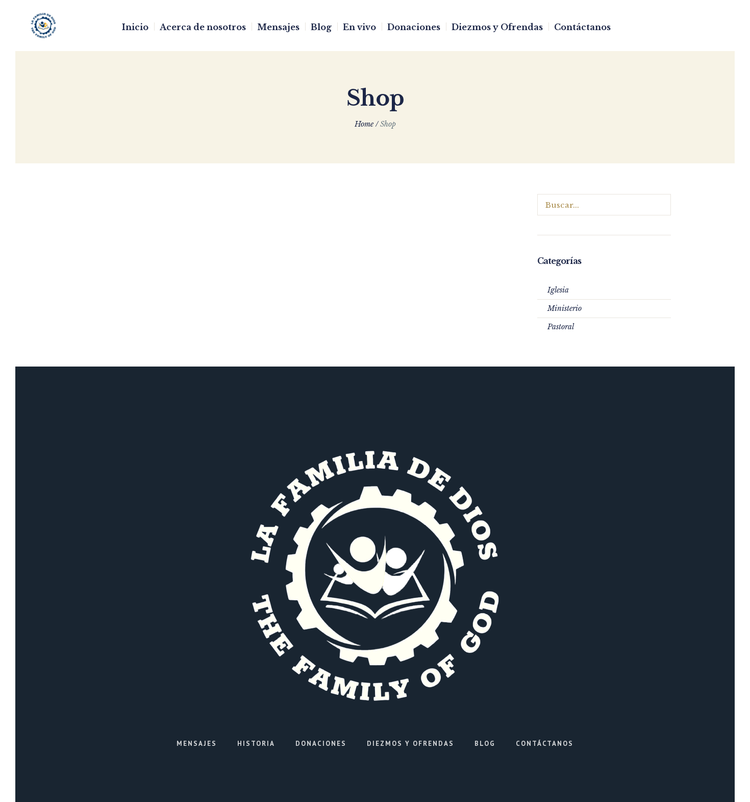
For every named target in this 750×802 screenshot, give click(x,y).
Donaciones (320, 743)
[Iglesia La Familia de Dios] (375, 575)
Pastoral (560, 326)
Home (364, 124)
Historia (256, 743)
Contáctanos (544, 743)
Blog (484, 743)
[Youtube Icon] (712, 26)
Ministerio (564, 308)
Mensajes (197, 743)
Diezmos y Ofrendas (410, 743)
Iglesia (558, 290)
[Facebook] (681, 26)
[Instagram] (697, 26)
